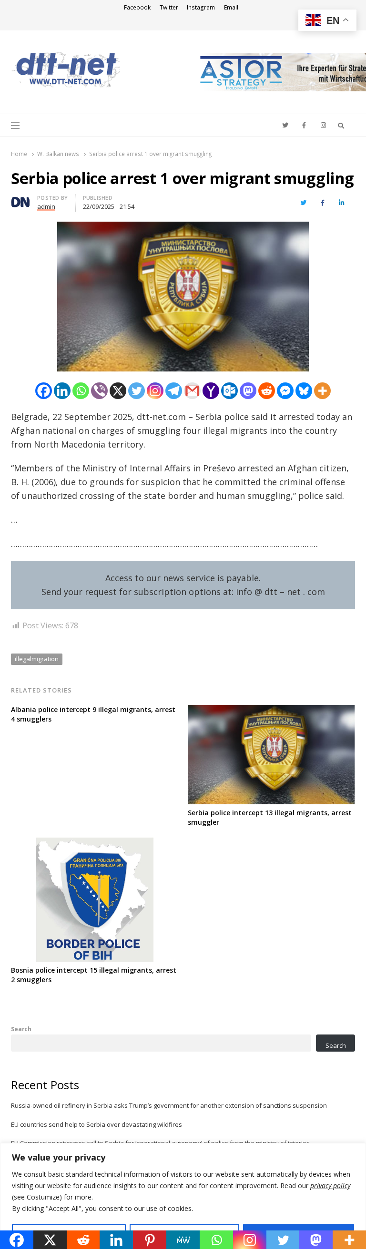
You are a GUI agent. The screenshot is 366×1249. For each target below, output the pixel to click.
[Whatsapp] (80, 390)
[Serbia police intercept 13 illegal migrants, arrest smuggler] (271, 710)
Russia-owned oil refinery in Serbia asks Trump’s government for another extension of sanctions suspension (169, 1105)
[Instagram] (155, 390)
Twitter (169, 7)
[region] (183, 1196)
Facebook (137, 7)
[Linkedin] (62, 390)
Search (21, 1029)
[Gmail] (192, 390)
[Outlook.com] (229, 390)
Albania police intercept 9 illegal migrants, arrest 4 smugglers (93, 714)
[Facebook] (43, 390)
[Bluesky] (303, 390)
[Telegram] (173, 390)
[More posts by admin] (20, 199)
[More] (322, 390)
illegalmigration (37, 658)
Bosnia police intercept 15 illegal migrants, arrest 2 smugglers (93, 975)
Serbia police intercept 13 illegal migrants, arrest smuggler (270, 817)
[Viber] (99, 390)
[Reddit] (266, 390)
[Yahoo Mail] (211, 390)
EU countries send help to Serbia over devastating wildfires (96, 1124)
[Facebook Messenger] (285, 390)
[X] (118, 390)
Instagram (201, 7)
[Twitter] (136, 390)
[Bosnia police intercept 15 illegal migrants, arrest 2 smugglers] (94, 843)
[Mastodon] (248, 390)
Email (231, 7)
